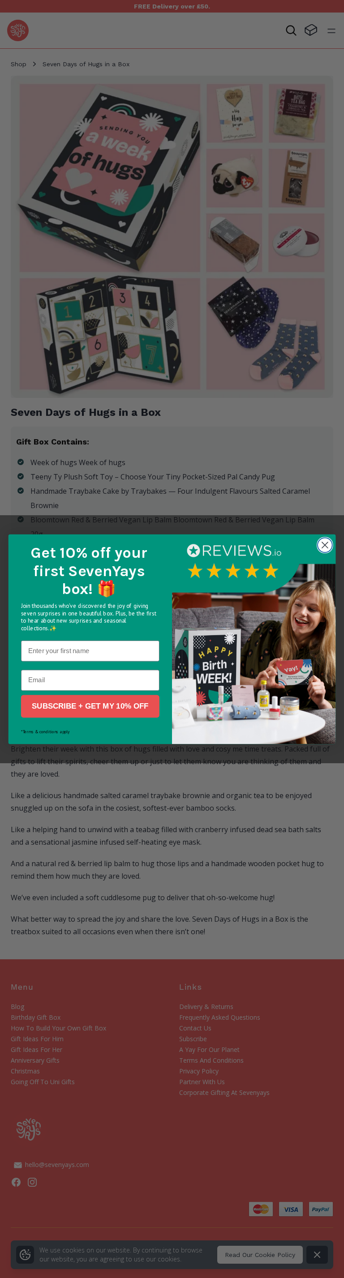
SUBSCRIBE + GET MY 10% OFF (90, 706)
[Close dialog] (325, 545)
